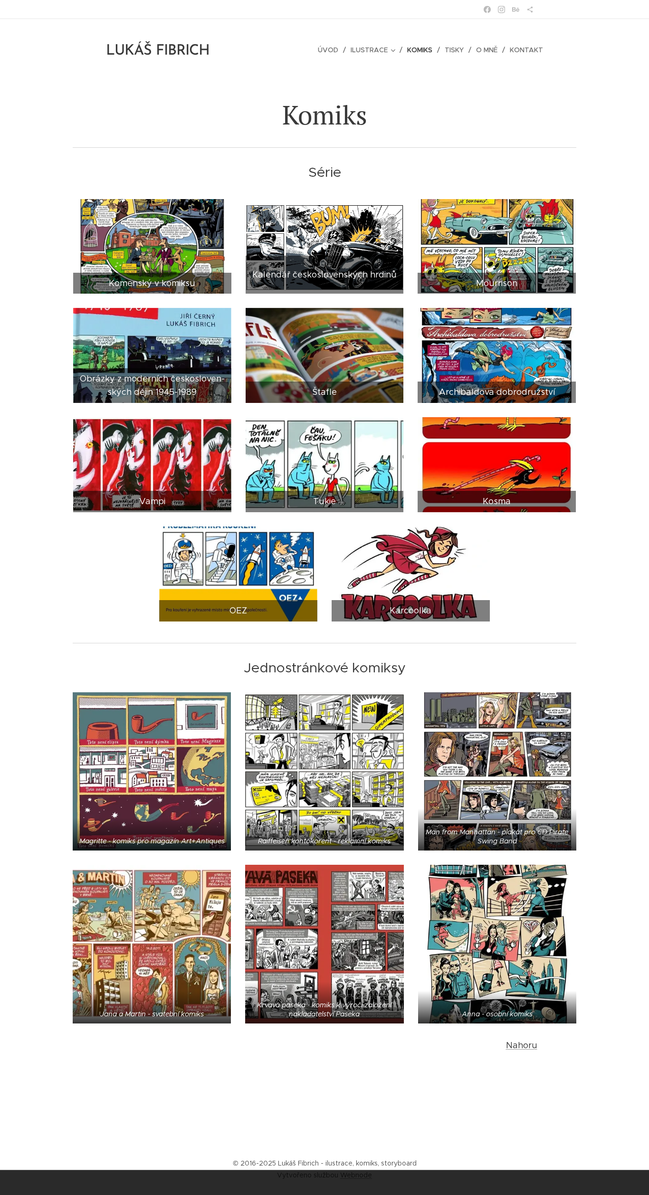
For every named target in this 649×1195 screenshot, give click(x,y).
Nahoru (521, 1045)
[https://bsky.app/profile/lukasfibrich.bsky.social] (530, 9)
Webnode (356, 1175)
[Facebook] (487, 9)
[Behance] (516, 9)
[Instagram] (501, 9)
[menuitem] (330, 50)
